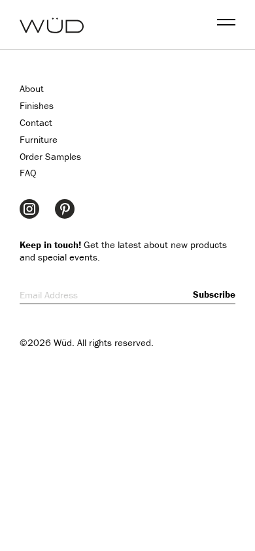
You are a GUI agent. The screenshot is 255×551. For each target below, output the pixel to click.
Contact (36, 122)
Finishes (37, 105)
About (32, 88)
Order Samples (50, 156)
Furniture (39, 139)
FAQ (28, 172)
